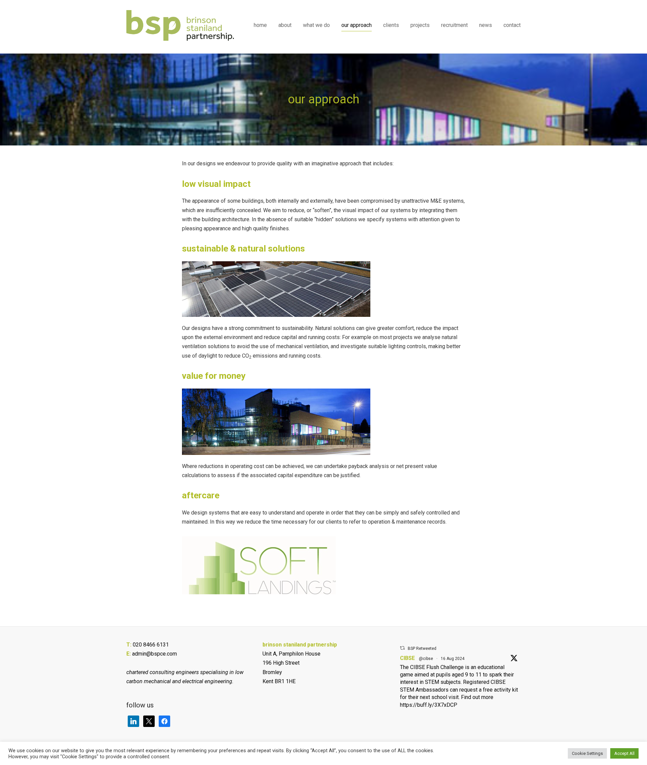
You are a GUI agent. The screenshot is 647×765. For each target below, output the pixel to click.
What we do (316, 25)
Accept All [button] (624, 753)
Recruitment (454, 25)
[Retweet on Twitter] (402, 648)
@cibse (426, 658)
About (284, 25)
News (485, 25)
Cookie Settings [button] (587, 753)
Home (260, 25)
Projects (420, 25)
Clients (391, 25)
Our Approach (356, 25)
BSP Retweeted (422, 648)
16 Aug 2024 (452, 658)
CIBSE (407, 658)
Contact (512, 25)
